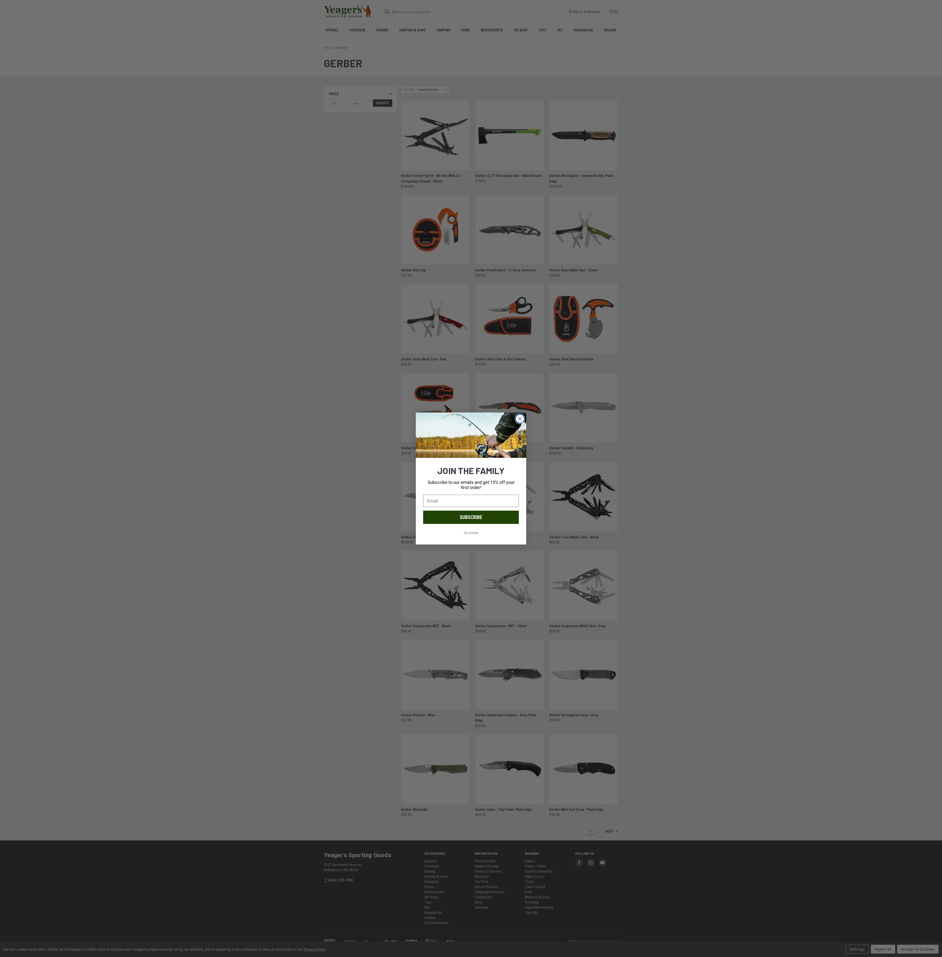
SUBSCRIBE (471, 517)
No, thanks (471, 533)
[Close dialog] (520, 418)
